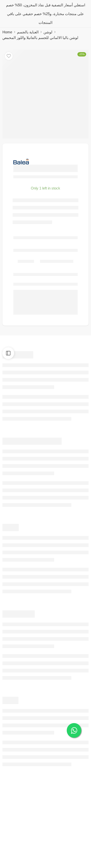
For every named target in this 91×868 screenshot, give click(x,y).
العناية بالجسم (28, 32)
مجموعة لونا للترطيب (63, 849)
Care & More (12, 857)
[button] (37, 842)
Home (7, 32)
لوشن (47, 32)
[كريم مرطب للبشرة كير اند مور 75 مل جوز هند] (23, 822)
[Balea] (21, 161)
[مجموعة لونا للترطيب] (68, 822)
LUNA (52, 857)
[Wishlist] (9, 56)
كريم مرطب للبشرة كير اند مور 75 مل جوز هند (37, 849)
